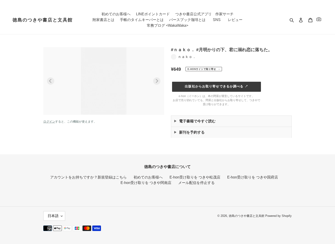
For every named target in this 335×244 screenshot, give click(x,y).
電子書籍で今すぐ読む (197, 121)
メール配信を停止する (196, 183)
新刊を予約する (192, 132)
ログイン (49, 121)
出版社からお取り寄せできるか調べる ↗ (216, 86)
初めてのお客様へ (148, 177)
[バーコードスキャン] (318, 20)
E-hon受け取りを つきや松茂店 (195, 177)
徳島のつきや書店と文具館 (43, 19)
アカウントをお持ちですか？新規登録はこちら (88, 177)
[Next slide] (156, 81)
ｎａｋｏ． (187, 57)
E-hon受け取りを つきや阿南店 (146, 183)
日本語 (53, 216)
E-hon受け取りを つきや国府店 (252, 177)
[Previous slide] (50, 81)
